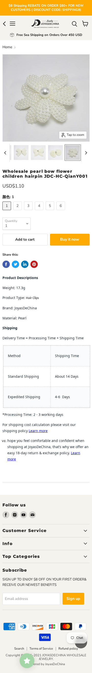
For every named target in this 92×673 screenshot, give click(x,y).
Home (7, 47)
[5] (50, 211)
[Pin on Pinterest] (34, 264)
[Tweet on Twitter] (15, 264)
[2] (18, 211)
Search (19, 648)
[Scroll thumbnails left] (6, 153)
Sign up (73, 598)
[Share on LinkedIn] (24, 264)
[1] (7, 211)
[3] (29, 211)
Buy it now (69, 239)
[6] (61, 211)
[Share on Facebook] (6, 264)
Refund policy (68, 648)
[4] (40, 211)
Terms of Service (41, 648)
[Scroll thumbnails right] (85, 153)
